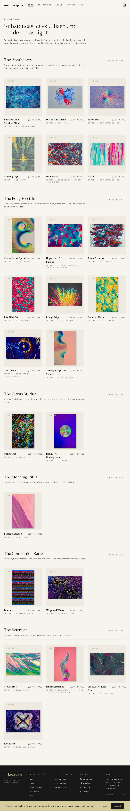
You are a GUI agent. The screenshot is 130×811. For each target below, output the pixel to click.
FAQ (82, 5)
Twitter (86, 791)
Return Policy (60, 787)
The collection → (116, 61)
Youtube (86, 787)
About (58, 5)
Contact (70, 5)
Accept (117, 806)
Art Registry (34, 791)
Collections (44, 5)
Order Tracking (35, 787)
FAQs (31, 795)
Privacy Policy (60, 783)
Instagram (87, 779)
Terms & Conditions (63, 779)
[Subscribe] (124, 794)
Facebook (87, 783)
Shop (31, 5)
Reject (105, 806)
